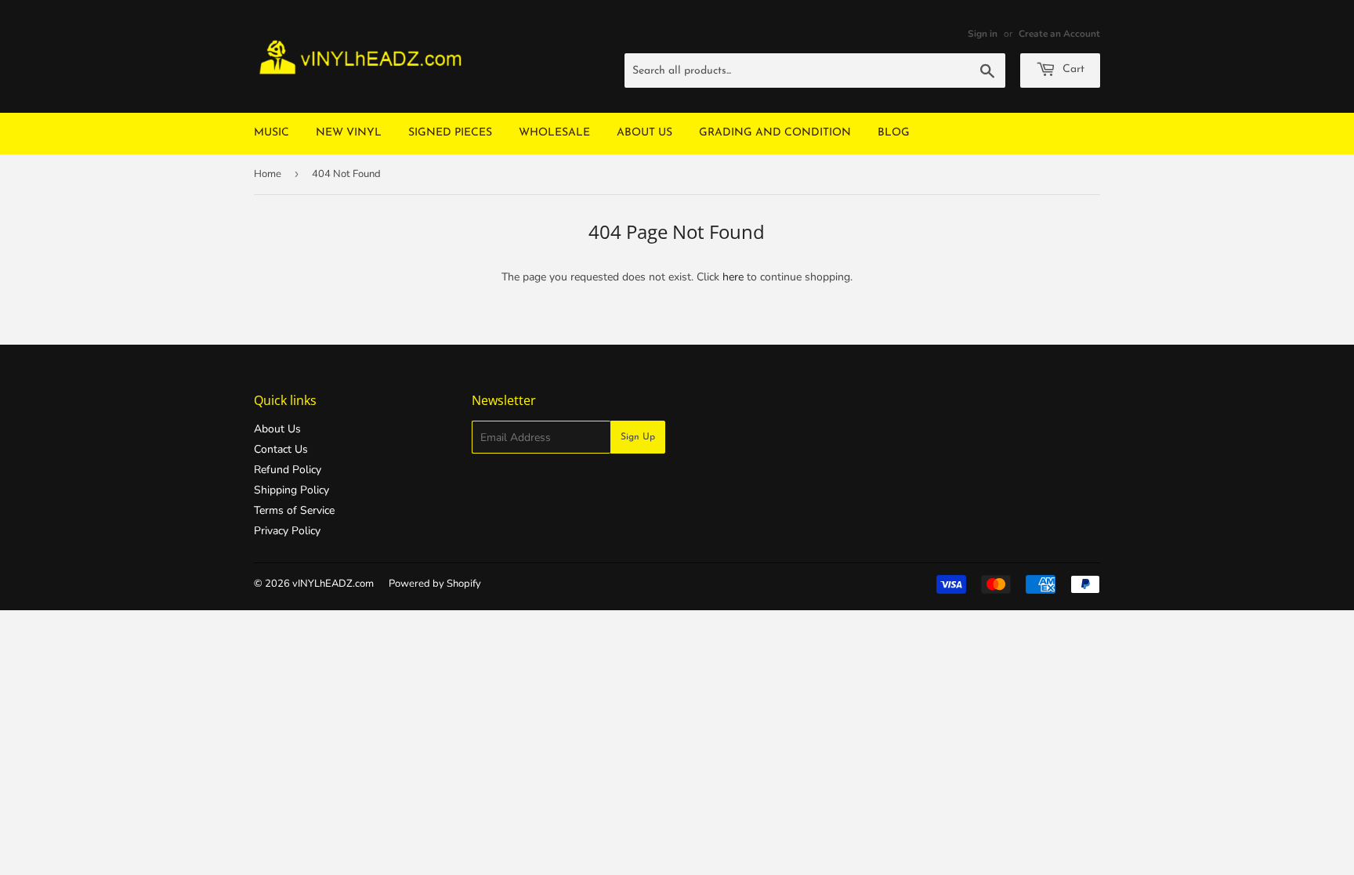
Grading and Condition (775, 133)
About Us (644, 133)
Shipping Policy (291, 490)
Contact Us (281, 449)
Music (271, 133)
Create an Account (1059, 33)
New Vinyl (349, 133)
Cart (1071, 69)
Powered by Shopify (435, 584)
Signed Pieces (450, 133)
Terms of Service (294, 510)
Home (267, 174)
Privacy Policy (287, 530)
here (733, 276)
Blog (894, 133)
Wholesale (554, 133)
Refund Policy (287, 469)
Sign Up (638, 437)
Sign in (982, 33)
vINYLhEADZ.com (333, 584)
